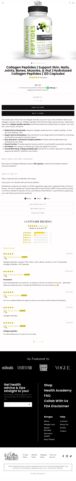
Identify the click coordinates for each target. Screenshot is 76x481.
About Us (64, 424)
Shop (48, 385)
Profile (63, 428)
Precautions (38, 213)
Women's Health (48, 434)
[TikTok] (71, 456)
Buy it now (38, 113)
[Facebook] (63, 456)
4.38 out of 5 (43, 226)
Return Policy (38, 208)
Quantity (38, 97)
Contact (64, 421)
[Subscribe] (29, 404)
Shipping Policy (38, 204)
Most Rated (49, 439)
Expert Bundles (47, 429)
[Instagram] (67, 456)
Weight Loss (49, 424)
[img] (8, 254)
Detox (46, 421)
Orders (63, 431)
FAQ (47, 395)
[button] (34, 77)
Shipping (30, 90)
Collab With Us (56, 401)
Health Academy (58, 390)
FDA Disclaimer (56, 406)
